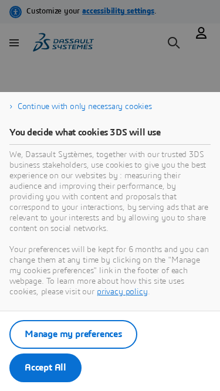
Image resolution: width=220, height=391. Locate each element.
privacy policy (122, 292)
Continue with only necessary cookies (85, 107)
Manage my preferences (73, 334)
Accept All (45, 367)
